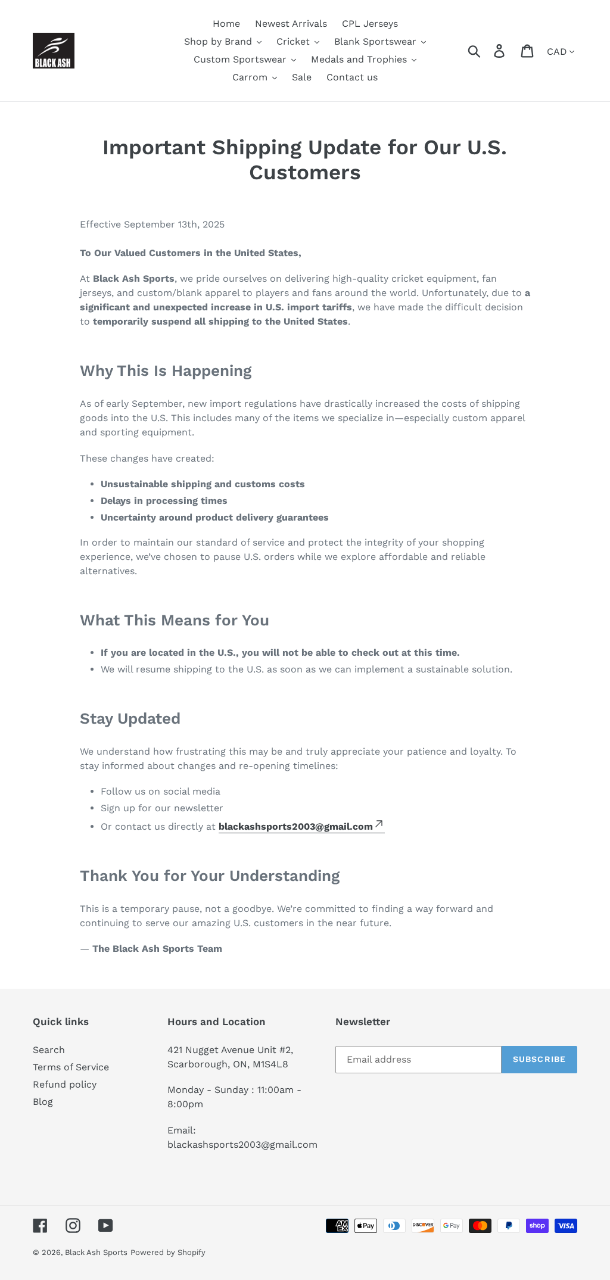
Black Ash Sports (96, 1252)
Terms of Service (71, 1067)
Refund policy (65, 1084)
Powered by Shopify (168, 1252)
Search (49, 1049)
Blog (43, 1101)
